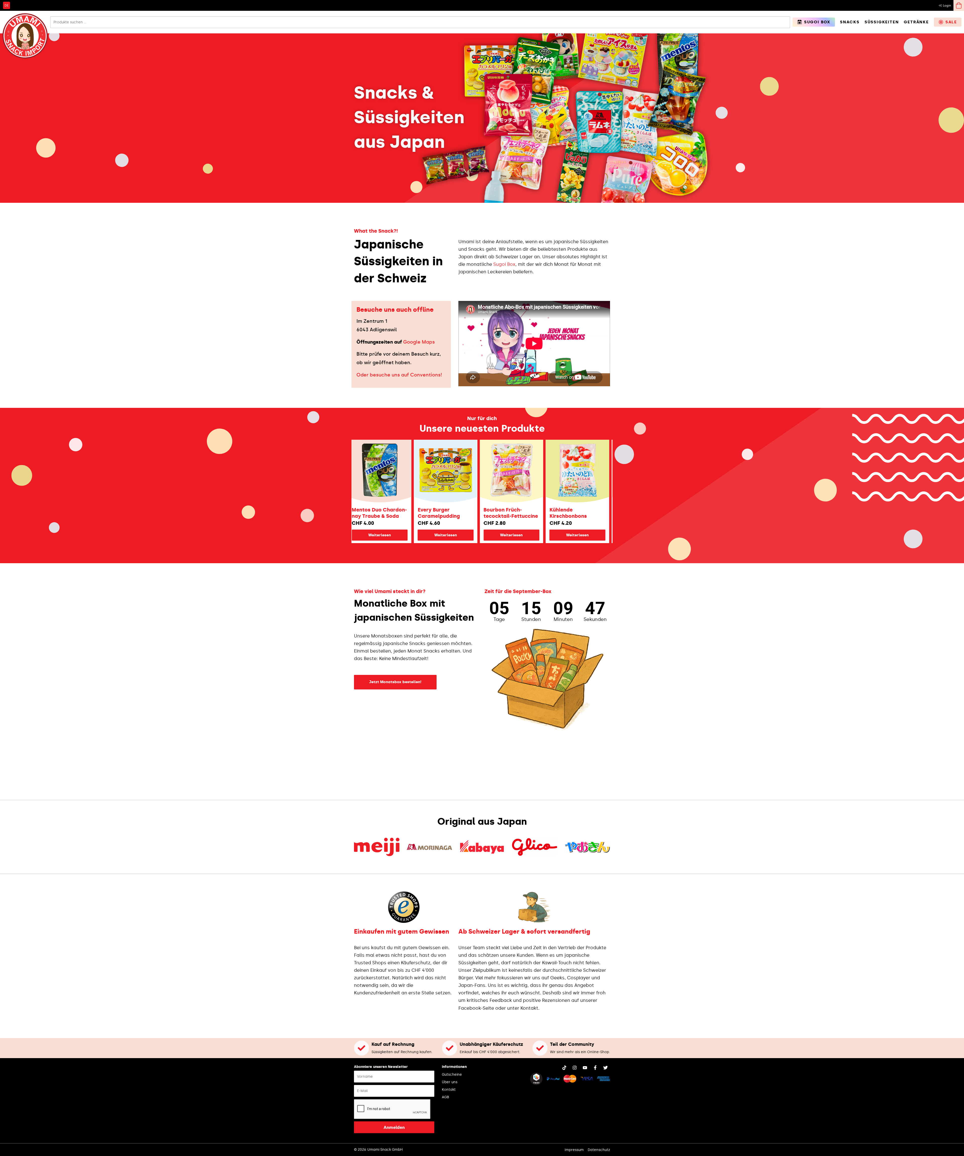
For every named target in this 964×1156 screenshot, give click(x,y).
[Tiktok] (564, 1067)
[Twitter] (605, 1067)
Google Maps (419, 342)
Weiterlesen (378, 535)
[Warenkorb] (958, 5)
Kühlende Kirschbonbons (501, 513)
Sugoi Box (504, 264)
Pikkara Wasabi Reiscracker (567, 513)
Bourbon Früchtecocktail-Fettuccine (443, 513)
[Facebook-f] (595, 1067)
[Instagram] (574, 1067)
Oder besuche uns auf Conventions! (399, 375)
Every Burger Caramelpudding (372, 513)
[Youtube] (584, 1067)
